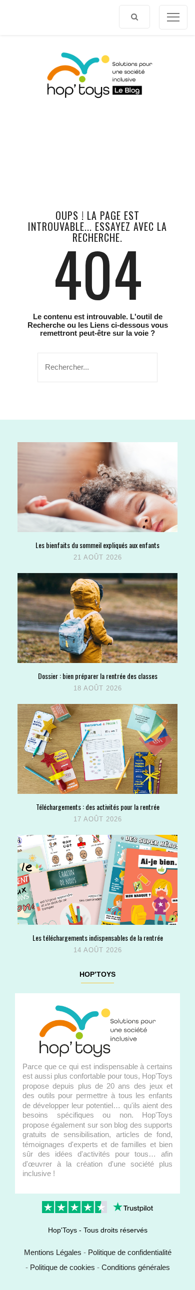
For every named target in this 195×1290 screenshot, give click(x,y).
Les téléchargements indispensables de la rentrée (97, 937)
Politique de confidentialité (130, 1252)
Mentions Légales (53, 1252)
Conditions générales (136, 1267)
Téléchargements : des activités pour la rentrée (98, 806)
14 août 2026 (98, 950)
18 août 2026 (98, 688)
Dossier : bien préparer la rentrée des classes (98, 675)
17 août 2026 (98, 819)
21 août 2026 (98, 557)
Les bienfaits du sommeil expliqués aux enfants (98, 545)
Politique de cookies (62, 1267)
